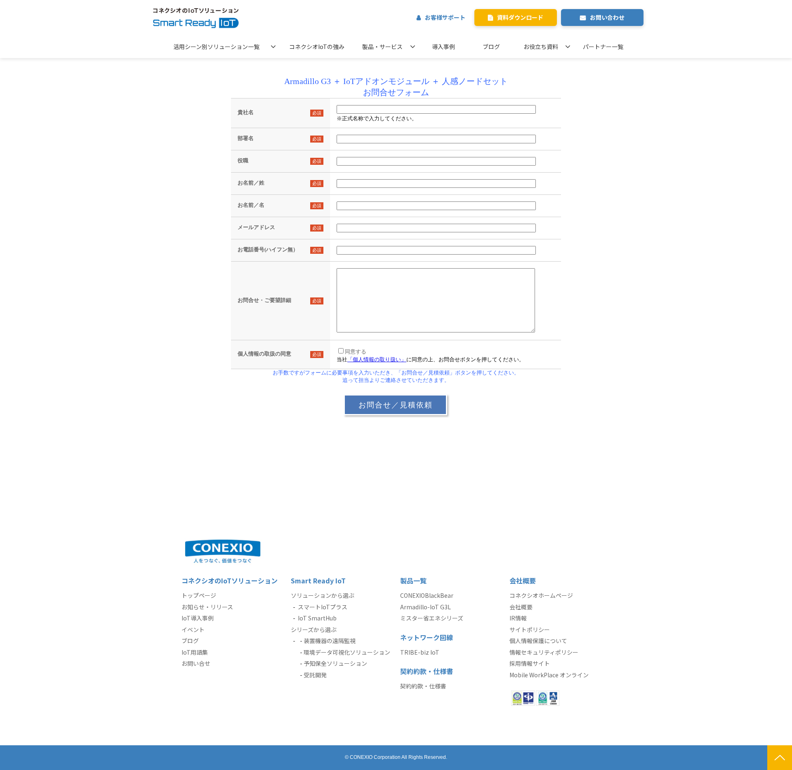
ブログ (491, 46)
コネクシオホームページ (541, 595)
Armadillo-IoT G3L (425, 607)
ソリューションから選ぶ (322, 595)
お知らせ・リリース (207, 607)
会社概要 (521, 607)
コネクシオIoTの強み (316, 46)
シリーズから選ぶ (314, 629)
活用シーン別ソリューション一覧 (216, 46)
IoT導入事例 (198, 618)
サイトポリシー (529, 629)
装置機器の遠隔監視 (330, 641)
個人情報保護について (538, 641)
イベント (193, 629)
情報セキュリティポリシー (543, 652)
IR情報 (518, 618)
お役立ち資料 (540, 46)
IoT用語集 (195, 652)
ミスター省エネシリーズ (431, 618)
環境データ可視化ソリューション (347, 652)
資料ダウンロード (520, 17)
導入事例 (443, 46)
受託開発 (315, 675)
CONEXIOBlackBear (426, 595)
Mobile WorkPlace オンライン (549, 675)
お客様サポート (445, 17)
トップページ (199, 595)
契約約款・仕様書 (423, 686)
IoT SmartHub (317, 618)
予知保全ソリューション (335, 663)
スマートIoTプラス (322, 607)
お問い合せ (196, 663)
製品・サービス (382, 46)
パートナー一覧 (603, 46)
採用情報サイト (529, 663)
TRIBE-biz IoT (419, 652)
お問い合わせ (607, 17)
